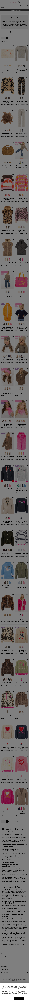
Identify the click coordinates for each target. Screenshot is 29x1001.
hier (16, 996)
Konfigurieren (9, 998)
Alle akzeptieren (19, 998)
